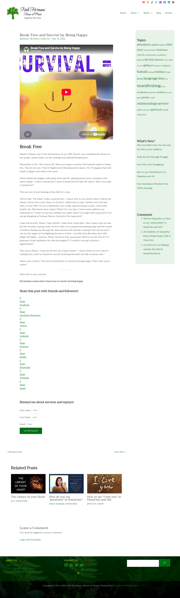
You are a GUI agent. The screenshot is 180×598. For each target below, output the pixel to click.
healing (151, 72)
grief (89, 503)
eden (170, 59)
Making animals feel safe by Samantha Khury (156, 249)
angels (154, 45)
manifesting (149, 85)
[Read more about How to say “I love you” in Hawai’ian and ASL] (104, 483)
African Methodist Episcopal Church (24, 572)
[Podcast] (148, 2)
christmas (161, 50)
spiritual (155, 109)
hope (168, 72)
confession (161, 55)
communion (150, 55)
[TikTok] (152, 2)
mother (161, 92)
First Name (25, 410)
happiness (166, 65)
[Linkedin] (169, 2)
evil (138, 65)
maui (163, 86)
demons (140, 59)
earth (166, 60)
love (13, 501)
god (145, 65)
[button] (138, 13)
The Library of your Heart (28, 496)
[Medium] (173, 2)
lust (166, 79)
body (153, 50)
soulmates (146, 110)
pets (139, 97)
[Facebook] (164, 2)
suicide (100, 503)
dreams (159, 60)
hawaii (52, 503)
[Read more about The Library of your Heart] (28, 483)
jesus (140, 78)
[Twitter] (156, 2)
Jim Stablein (149, 232)
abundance (144, 44)
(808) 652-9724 (91, 570)
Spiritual (24, 39)
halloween (158, 65)
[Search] (164, 563)
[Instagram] (160, 2)
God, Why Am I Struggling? (150, 164)
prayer (145, 97)
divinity (150, 59)
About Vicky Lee (14, 565)
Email (23, 424)
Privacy (134, 585)
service (163, 103)
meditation (142, 92)
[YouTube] (143, 2)
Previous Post (14, 452)
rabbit (152, 97)
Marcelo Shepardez (152, 218)
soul (139, 110)
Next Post (120, 452)
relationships (22, 501)
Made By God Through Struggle (152, 157)
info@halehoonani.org (91, 573)
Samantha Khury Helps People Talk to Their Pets (157, 236)
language (60, 503)
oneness (169, 92)
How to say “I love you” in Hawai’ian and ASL (104, 498)
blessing (147, 50)
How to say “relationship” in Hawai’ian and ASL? (157, 223)
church (140, 55)
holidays (160, 72)
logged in (37, 532)
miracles (152, 92)
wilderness (141, 114)
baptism (162, 44)
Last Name (25, 417)
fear (141, 65)
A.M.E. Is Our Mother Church (20, 568)
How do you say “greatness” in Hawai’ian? (65, 498)
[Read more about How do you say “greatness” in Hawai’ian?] (66, 483)
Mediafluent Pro (120, 585)
